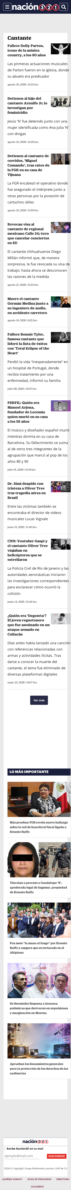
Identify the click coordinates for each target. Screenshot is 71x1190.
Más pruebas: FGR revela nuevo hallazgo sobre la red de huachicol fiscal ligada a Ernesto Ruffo (39, 827)
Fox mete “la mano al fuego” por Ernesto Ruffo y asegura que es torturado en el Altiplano (38, 947)
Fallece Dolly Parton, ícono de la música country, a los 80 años (26, 50)
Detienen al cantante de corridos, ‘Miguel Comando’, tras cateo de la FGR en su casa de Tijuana (28, 165)
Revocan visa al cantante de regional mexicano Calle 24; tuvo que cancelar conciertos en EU (28, 233)
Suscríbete (37, 1187)
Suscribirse (56, 1156)
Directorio (62, 1179)
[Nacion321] (35, 7)
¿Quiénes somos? (12, 1179)
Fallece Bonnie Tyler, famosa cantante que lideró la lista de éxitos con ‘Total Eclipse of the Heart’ (28, 343)
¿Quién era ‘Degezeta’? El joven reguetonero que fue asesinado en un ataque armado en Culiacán (28, 625)
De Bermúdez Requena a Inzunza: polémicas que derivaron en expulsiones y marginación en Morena (39, 1008)
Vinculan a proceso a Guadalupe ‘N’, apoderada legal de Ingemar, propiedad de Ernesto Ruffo (38, 887)
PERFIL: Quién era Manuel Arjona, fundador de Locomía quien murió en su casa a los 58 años (27, 412)
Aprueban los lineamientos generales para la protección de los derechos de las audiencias (39, 1068)
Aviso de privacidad (39, 1179)
